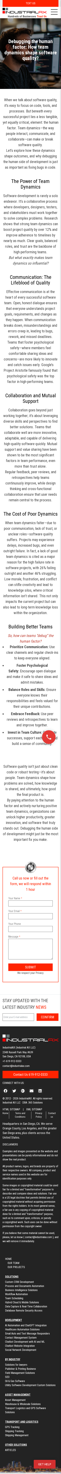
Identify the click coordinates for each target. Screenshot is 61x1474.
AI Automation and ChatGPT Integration (26, 1325)
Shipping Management (16, 1435)
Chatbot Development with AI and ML (25, 1341)
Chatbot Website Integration (20, 1345)
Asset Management (15, 1400)
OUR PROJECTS (16, 1267)
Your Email (14, 911)
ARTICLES (10, 1450)
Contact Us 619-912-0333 (30, 1074)
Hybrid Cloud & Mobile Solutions (22, 1302)
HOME (8, 1259)
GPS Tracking (12, 1427)
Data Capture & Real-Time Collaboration (26, 1306)
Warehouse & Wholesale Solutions (23, 1404)
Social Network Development (20, 1350)
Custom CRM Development (19, 1282)
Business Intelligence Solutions (21, 1290)
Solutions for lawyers (16, 1364)
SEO (7, 1377)
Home (5, 1113)
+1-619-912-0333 (12, 1061)
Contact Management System (21, 1337)
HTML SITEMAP (11, 1109)
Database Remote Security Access (23, 1310)
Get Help (44, 1464)
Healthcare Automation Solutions (22, 1329)
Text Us (30, 3)
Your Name (14, 898)
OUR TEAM (13, 1263)
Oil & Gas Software (15, 1381)
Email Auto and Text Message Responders (27, 1333)
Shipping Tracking (14, 1431)
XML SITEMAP (34, 1109)
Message (13, 936)
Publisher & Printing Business (20, 1368)
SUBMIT (30, 967)
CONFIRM (47, 1017)
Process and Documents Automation (24, 1286)
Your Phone (14, 923)
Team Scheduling (14, 1298)
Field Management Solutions (20, 1373)
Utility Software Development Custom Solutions (30, 1385)
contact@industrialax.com (16, 1066)
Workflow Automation (16, 1294)
